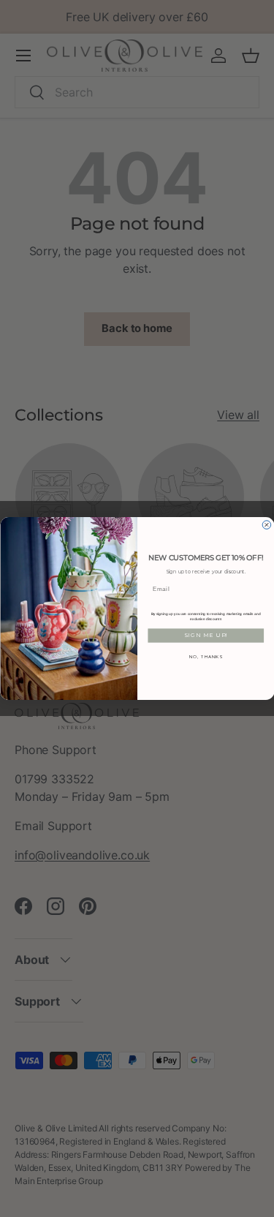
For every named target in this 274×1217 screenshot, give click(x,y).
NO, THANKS (205, 656)
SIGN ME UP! (205, 635)
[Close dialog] (266, 525)
